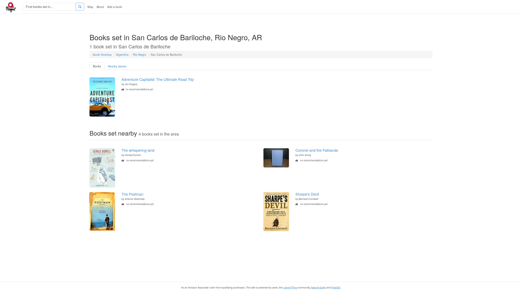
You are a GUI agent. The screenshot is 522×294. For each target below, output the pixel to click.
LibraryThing (290, 287)
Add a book (114, 7)
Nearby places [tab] (117, 66)
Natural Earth (318, 287)
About (100, 7)
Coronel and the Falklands (316, 150)
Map (90, 7)
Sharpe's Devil (307, 194)
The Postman (132, 194)
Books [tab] (97, 66)
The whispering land (138, 150)
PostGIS (335, 287)
